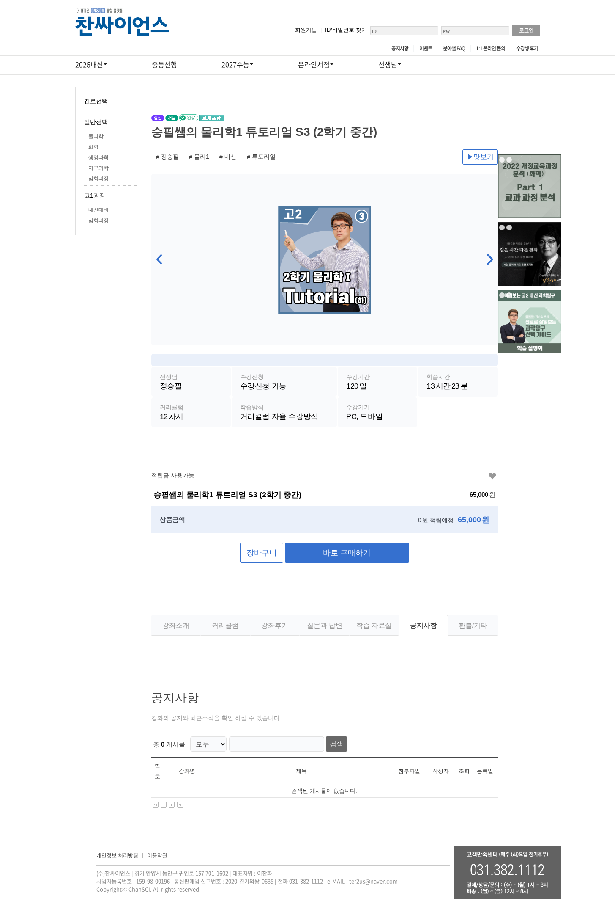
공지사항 (399, 48)
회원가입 (306, 30)
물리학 (96, 136)
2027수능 (235, 64)
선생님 (387, 64)
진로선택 (96, 101)
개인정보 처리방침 (117, 855)
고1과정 (94, 195)
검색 (336, 743)
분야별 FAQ (454, 48)
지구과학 (98, 168)
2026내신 (89, 64)
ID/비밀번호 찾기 (346, 30)
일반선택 (96, 122)
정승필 (170, 156)
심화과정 (98, 179)
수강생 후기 (527, 48)
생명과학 (98, 157)
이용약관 (157, 855)
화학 (93, 147)
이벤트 (425, 48)
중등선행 (164, 64)
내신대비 (98, 210)
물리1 (201, 156)
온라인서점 (314, 64)
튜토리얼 (264, 156)
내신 (230, 156)
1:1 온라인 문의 (490, 48)
